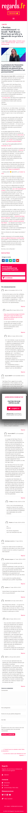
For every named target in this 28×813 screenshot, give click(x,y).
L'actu (4, 24)
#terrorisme (20, 135)
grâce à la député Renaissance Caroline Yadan (12, 238)
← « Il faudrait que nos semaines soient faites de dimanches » (12, 750)
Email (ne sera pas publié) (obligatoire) (11, 713)
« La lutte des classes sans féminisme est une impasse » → (14, 754)
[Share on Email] (17, 260)
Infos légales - (7, 806)
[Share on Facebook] (3, 260)
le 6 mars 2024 (6, 97)
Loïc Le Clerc (12, 41)
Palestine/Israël (5, 44)
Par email (6, 785)
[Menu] (13, 19)
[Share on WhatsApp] (10, 260)
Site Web (3, 720)
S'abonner (6, 774)
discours (21, 150)
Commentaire (4, 690)
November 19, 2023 (6, 145)
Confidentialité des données (17, 806)
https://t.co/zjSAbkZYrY (14, 169)
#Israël (11, 139)
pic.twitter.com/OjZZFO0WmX (14, 141)
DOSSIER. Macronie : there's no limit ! (15, 42)
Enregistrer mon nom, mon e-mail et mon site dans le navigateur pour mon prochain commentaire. (12, 729)
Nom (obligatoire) (5, 707)
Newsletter (7, 782)
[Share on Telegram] (14, 260)
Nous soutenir (8, 799)
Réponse (23, 306)
